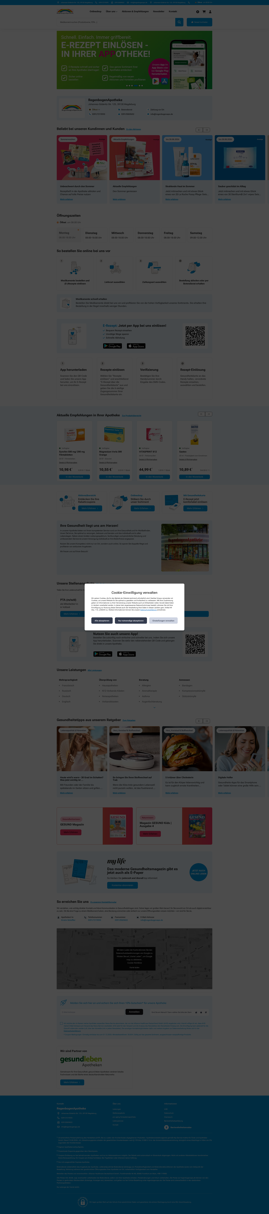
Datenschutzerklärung (148, 610)
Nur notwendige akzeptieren (131, 620)
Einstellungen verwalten (163, 620)
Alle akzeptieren (102, 620)
